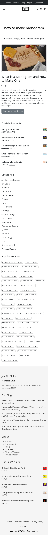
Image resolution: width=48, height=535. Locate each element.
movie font (8, 323)
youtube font (9, 360)
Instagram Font (34, 313)
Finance (4, 199)
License (8, 3)
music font (8, 327)
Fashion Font (28, 290)
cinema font (28, 271)
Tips (5, 85)
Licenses (9, 449)
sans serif (7, 337)
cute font (26, 281)
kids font (7, 318)
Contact (16, 3)
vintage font (9, 355)
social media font (27, 346)
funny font (8, 299)
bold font (31, 262)
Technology (6, 237)
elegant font (9, 290)
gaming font (24, 304)
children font (10, 271)
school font (34, 341)
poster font (9, 332)
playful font (25, 327)
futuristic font (26, 299)
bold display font (12, 262)
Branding (5, 184)
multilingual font (28, 323)
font (20, 295)
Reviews (5, 234)
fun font (31, 295)
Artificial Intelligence (10, 180)
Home (8, 39)
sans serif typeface (13, 341)
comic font (26, 276)
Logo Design (7, 218)
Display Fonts (27, 285)
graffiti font (24, 309)
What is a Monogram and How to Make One (23, 79)
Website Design (8, 249)
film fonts (8, 295)
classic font (9, 276)
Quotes (4, 230)
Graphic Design (8, 214)
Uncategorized (8, 245)
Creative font (10, 281)
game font (8, 304)
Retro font (26, 332)
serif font (8, 346)
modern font (23, 318)
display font (9, 285)
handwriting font (12, 313)
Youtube (24, 355)
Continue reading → (13, 111)
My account (38, 3)
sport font (8, 351)
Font (3, 203)
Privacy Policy (11, 455)
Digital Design (7, 195)
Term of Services (12, 452)
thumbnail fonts (27, 351)
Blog (23, 3)
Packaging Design (9, 226)
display (40, 281)
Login (29, 3)
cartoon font (30, 267)
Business (5, 188)
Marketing (6, 222)
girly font (8, 309)
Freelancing (6, 207)
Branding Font (10, 267)
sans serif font (25, 337)
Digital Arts (6, 191)
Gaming (5, 211)
